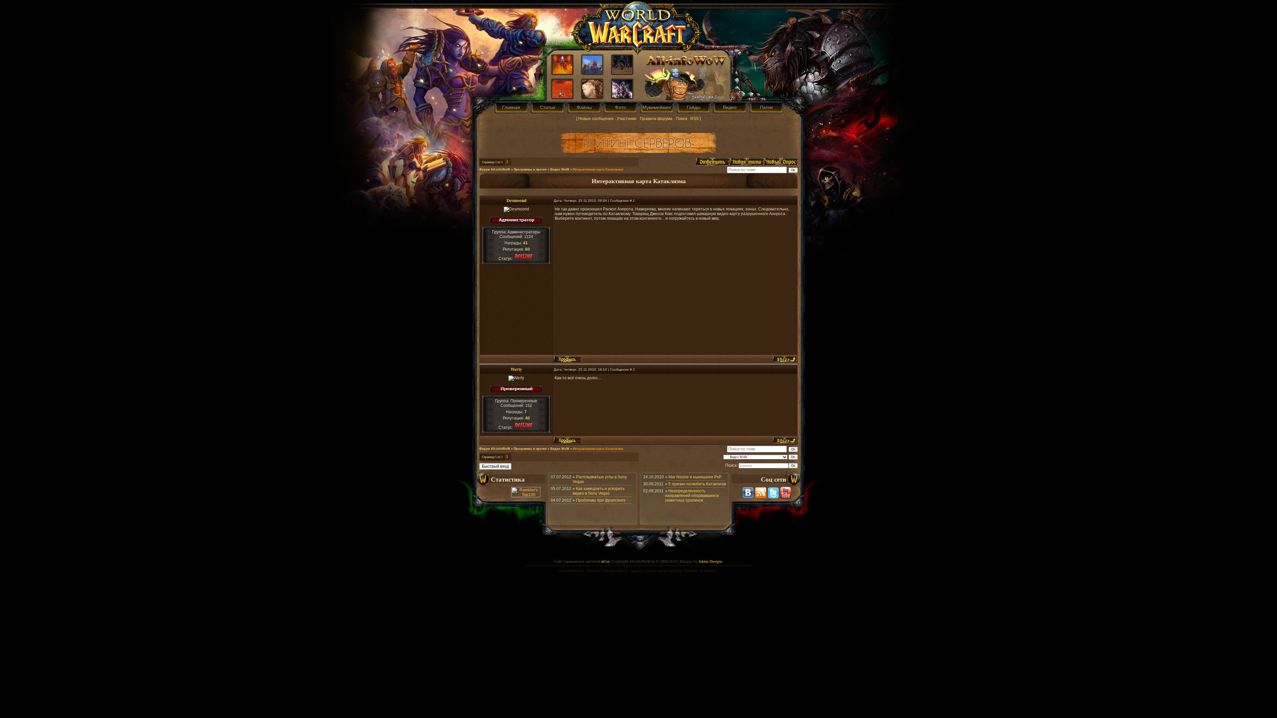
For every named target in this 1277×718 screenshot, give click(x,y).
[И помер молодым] (562, 96)
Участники (627, 118)
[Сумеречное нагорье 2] (592, 72)
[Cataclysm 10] (622, 72)
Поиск (681, 118)
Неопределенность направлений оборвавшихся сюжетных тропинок (692, 496)
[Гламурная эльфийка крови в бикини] (592, 96)
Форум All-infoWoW (494, 169)
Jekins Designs (711, 561)
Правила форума (656, 118)
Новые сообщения (596, 118)
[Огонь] (562, 72)
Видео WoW (559, 169)
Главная (511, 107)
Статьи (547, 107)
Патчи (766, 107)
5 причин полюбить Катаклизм (697, 484)
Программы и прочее (530, 169)
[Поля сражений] (622, 96)
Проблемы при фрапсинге (601, 500)
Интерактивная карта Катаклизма (598, 169)
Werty (516, 369)
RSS (694, 118)
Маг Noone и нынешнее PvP (695, 477)
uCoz (605, 561)
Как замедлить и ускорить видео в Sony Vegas (599, 491)
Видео (730, 107)
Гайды (693, 107)
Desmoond (516, 200)
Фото (620, 107)
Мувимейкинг (656, 107)
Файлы (584, 107)
